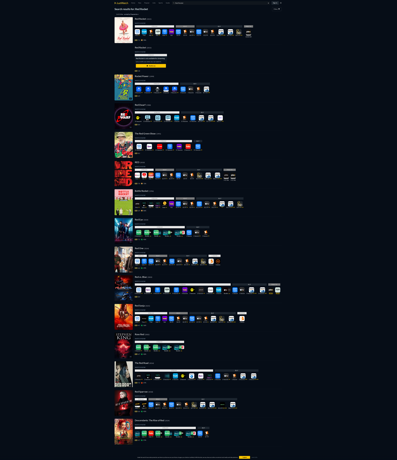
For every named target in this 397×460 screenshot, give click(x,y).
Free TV (248, 26)
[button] (143, 47)
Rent (185, 26)
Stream (154, 26)
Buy (219, 26)
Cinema (214, 256)
